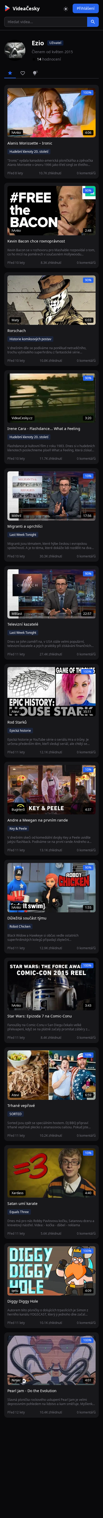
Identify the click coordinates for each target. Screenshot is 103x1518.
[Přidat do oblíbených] (14, 95)
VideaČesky (26, 8)
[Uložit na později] (23, 95)
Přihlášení (86, 8)
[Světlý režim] (66, 8)
